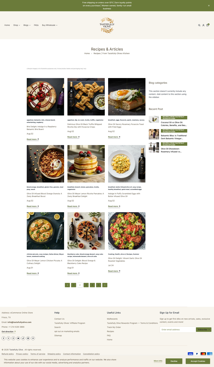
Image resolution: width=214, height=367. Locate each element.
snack (33, 189)
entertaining (31, 122)
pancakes (89, 187)
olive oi (123, 254)
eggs (117, 120)
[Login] (203, 25)
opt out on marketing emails (66, 331)
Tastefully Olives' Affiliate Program (69, 323)
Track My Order (114, 327)
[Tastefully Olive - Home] (107, 25)
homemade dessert (79, 256)
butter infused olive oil (124, 187)
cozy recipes (43, 254)
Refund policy (8, 354)
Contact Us (59, 319)
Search (57, 327)
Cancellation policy (91, 354)
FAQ (109, 335)
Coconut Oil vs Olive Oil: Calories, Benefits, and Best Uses (173, 125)
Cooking (111, 254)
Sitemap (58, 335)
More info (158, 361)
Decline (174, 361)
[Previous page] (67, 285)
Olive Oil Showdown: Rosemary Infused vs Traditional (170, 152)
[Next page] (104, 285)
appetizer (30, 120)
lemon (83, 187)
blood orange (31, 187)
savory (142, 120)
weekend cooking (38, 256)
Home (87, 53)
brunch (77, 187)
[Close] (208, 5)
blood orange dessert (87, 254)
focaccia (123, 120)
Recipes (129, 254)
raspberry (39, 122)
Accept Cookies (198, 361)
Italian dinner (53, 254)
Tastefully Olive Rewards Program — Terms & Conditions (132, 323)
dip (76, 120)
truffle (92, 120)
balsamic (37, 120)
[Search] (199, 25)
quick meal (126, 189)
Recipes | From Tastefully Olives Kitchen (173, 117)
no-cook (81, 120)
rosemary (135, 120)
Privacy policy (22, 354)
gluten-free (49, 187)
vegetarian (99, 120)
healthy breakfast (114, 189)
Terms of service (37, 354)
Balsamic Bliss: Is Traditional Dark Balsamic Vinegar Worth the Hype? (174, 138)
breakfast (111, 120)
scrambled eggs (136, 189)
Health (117, 254)
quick (129, 120)
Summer (136, 254)
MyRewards (112, 319)
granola (56, 187)
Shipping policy (54, 354)
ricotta (87, 120)
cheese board (50, 120)
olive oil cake (92, 256)
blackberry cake (73, 254)
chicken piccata (32, 254)
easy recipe (137, 187)
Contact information (72, 354)
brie (43, 120)
